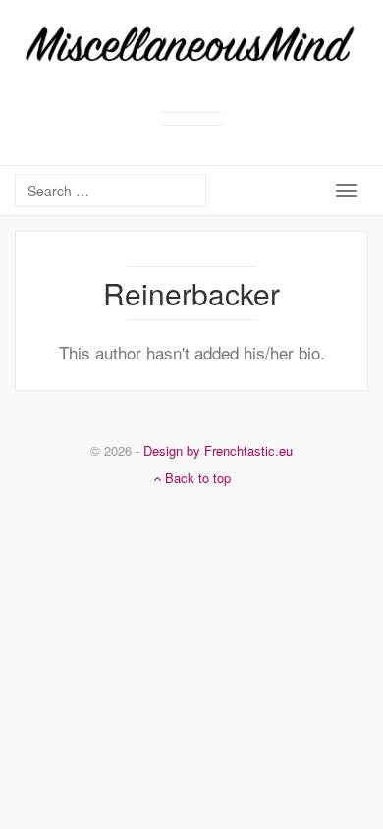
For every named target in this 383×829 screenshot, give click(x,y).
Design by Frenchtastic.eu (218, 450)
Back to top (196, 478)
